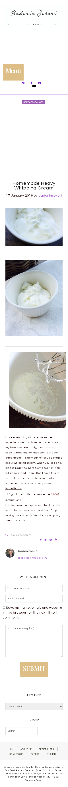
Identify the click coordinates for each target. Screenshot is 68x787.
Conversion (16, 754)
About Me (26, 749)
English (51, 754)
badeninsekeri (50, 195)
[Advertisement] (34, 143)
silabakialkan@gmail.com (32, 558)
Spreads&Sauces (34, 102)
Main (10, 749)
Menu (13, 70)
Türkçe (35, 754)
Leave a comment (20, 535)
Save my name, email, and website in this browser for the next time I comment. (32, 612)
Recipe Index (46, 749)
